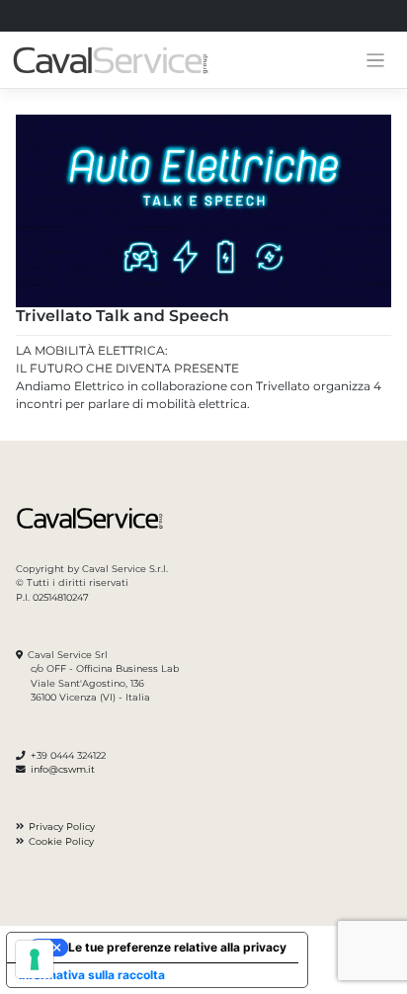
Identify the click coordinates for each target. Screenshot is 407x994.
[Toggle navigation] (376, 60)
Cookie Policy (61, 841)
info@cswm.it (63, 769)
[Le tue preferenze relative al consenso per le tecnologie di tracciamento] (34, 959)
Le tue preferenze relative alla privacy (177, 947)
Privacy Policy (62, 826)
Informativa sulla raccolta (92, 974)
